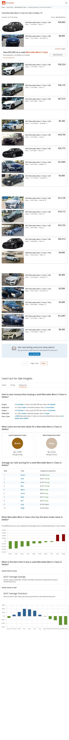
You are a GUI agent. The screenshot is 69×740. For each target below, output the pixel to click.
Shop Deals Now (57, 55)
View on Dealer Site (11, 172)
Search (4, 385)
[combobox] (61, 17)
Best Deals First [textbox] (60, 17)
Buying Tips (23, 385)
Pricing (13, 385)
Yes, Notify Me (35, 354)
